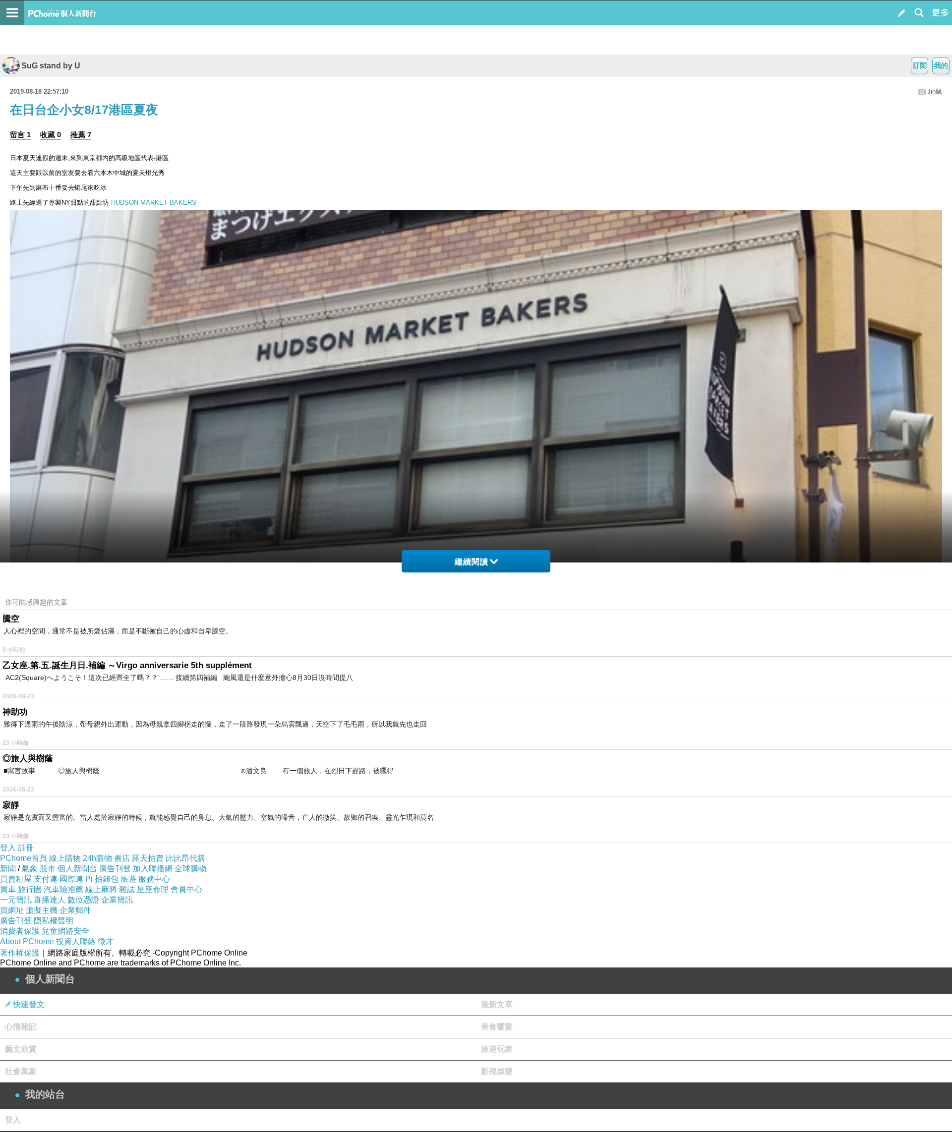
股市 (48, 868)
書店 (122, 858)
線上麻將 (101, 889)
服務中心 (154, 879)
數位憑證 (83, 900)
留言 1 (20, 134)
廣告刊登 (115, 868)
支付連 (46, 879)
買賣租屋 (16, 879)
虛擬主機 (42, 910)
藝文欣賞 (21, 1049)
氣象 (30, 868)
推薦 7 (80, 134)
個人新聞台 (77, 868)
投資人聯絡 (76, 941)
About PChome (27, 941)
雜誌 (127, 889)
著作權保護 (20, 953)
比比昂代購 (185, 858)
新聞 (8, 868)
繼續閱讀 (471, 562)
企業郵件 (75, 910)
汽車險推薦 (63, 889)
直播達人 (49, 900)
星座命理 (153, 889)
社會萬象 (21, 1071)
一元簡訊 (16, 900)
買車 (8, 889)
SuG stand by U (50, 65)
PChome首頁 (23, 858)
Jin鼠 (934, 91)
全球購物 (190, 868)
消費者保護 (20, 931)
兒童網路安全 (65, 931)
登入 (8, 848)
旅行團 (30, 889)
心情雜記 (21, 1026)
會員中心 (186, 889)
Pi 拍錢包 (102, 879)
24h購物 (97, 858)
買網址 (12, 910)
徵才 (106, 941)
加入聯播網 (153, 868)
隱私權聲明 (53, 920)
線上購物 (65, 858)
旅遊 (128, 879)
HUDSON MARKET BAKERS (153, 202)
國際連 (71, 879)
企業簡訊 (117, 900)
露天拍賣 (148, 858)
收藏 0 (50, 134)
